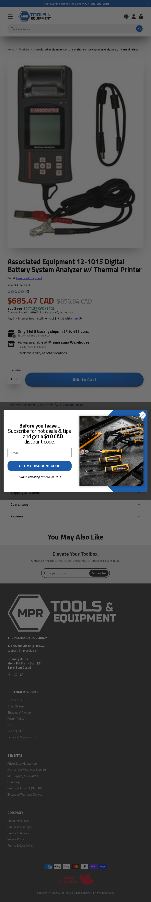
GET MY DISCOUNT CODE (39, 466)
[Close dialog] (142, 415)
